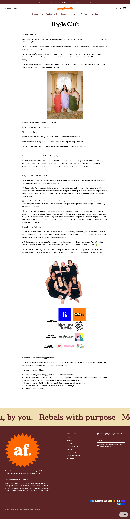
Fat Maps (84, 14)
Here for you (72, 433)
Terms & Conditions (73, 455)
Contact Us (70, 449)
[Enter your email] (123, 440)
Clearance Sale (37, 14)
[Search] (120, 8)
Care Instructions (73, 446)
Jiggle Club (94, 14)
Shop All (63, 14)
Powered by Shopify (34, 509)
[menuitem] (37, 14)
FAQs (68, 437)
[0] (123, 8)
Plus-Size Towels (51, 14)
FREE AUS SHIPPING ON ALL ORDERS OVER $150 (47, 2)
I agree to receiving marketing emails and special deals (111, 446)
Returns (69, 443)
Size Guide (70, 458)
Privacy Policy (71, 452)
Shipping (69, 440)
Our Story (72, 14)
